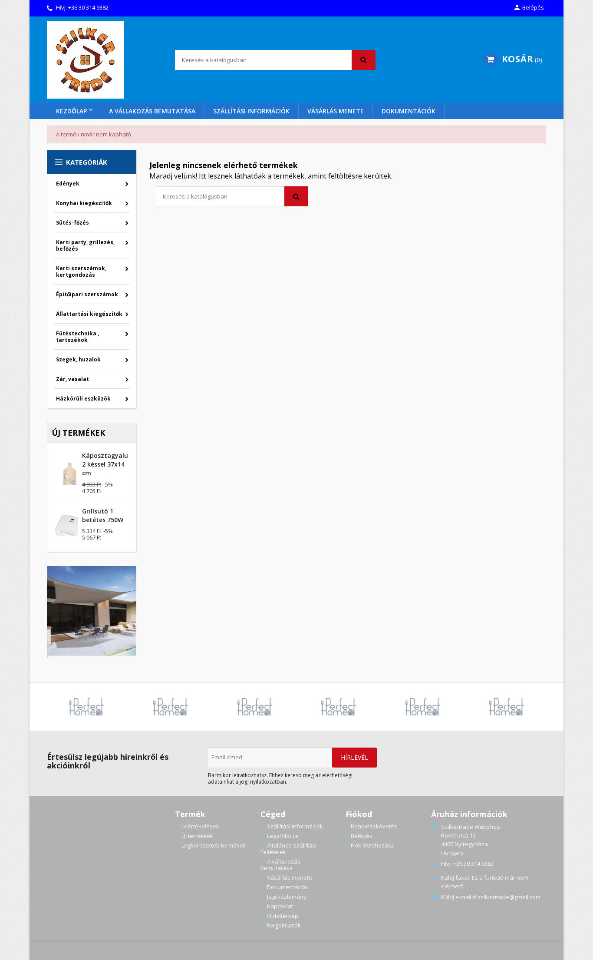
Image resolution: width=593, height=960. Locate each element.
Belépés (361, 836)
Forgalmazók (283, 925)
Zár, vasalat (72, 379)
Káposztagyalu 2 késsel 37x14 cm (105, 464)
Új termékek (196, 836)
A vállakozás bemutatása (152, 111)
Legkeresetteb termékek (213, 845)
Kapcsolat (279, 906)
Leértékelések (199, 826)
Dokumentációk (408, 111)
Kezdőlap (71, 111)
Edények (67, 183)
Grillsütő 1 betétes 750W (102, 515)
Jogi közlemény (286, 896)
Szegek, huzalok (78, 359)
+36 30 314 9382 (88, 7)
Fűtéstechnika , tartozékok (77, 337)
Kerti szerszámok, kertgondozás (81, 271)
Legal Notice (282, 836)
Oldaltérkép (282, 916)
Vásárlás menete (335, 111)
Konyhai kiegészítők (84, 203)
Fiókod (359, 814)
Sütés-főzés (72, 222)
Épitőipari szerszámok (87, 294)
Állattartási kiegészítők (89, 314)
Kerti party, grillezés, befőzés (85, 245)
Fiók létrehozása (373, 845)
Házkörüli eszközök (83, 398)
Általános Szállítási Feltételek (288, 848)
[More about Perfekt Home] (86, 706)
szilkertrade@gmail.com (509, 897)
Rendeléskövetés (374, 826)
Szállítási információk (251, 111)
